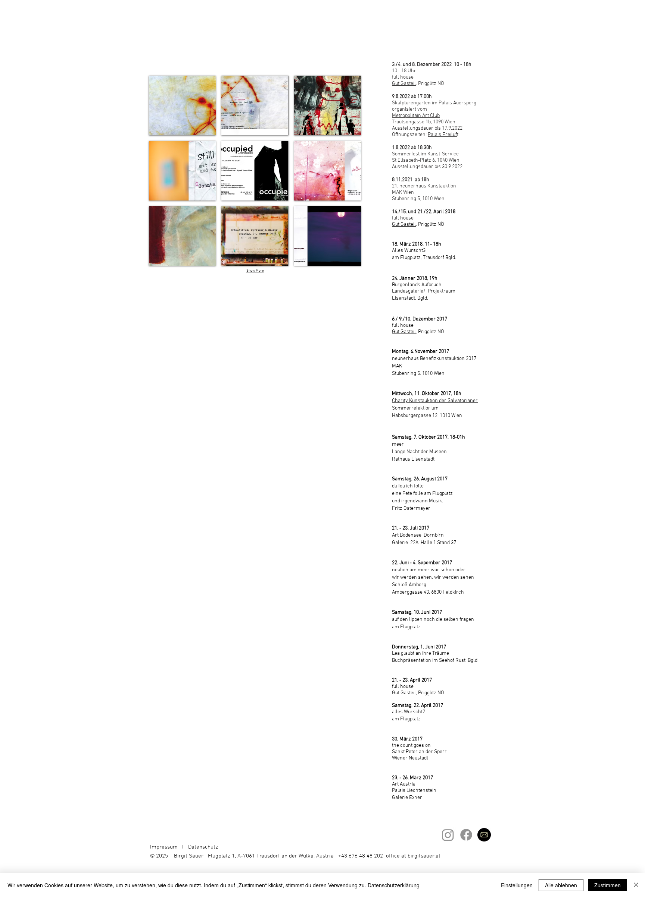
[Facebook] (466, 835)
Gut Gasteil (404, 224)
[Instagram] (448, 835)
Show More (255, 270)
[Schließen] (636, 885)
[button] (182, 105)
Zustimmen (607, 885)
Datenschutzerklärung (394, 885)
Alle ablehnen (561, 885)
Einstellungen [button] (517, 885)
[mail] (484, 835)
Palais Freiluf (442, 135)
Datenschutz (203, 847)
